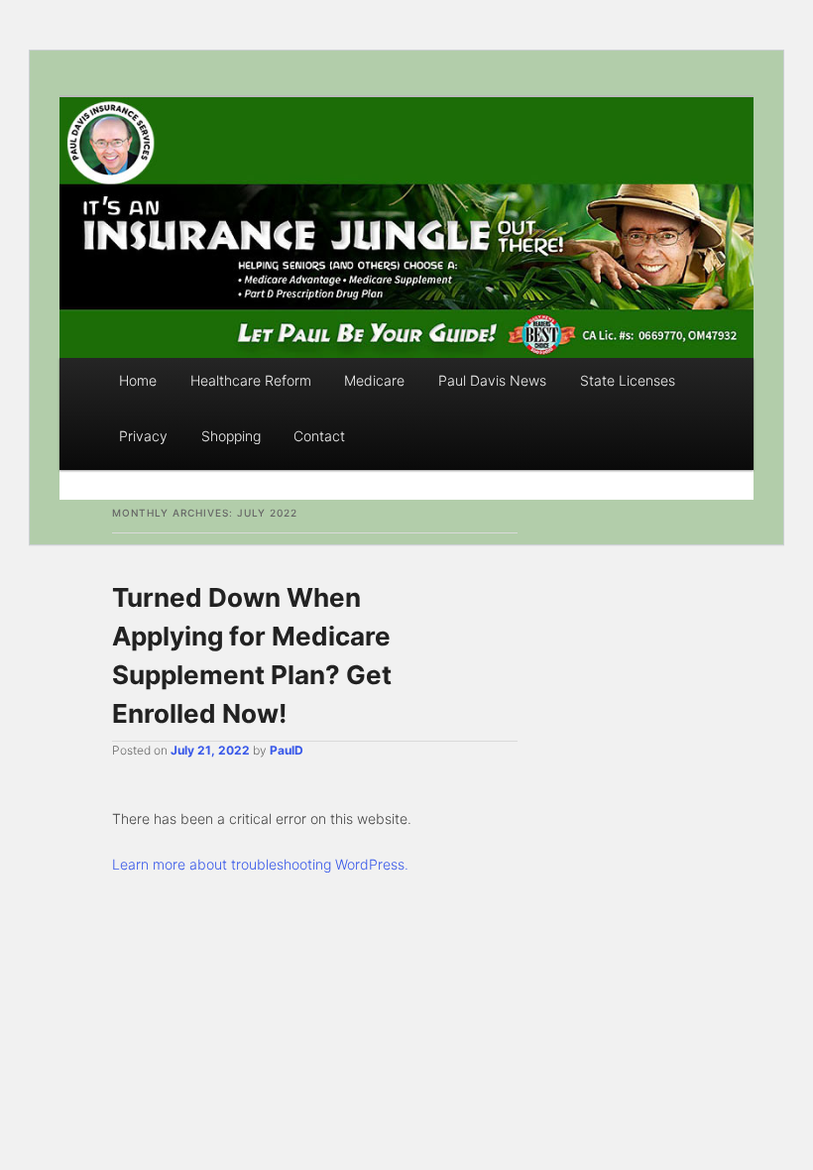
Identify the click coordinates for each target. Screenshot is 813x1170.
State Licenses (627, 380)
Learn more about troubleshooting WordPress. (260, 864)
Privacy (143, 435)
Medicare (374, 380)
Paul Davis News (492, 380)
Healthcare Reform (250, 380)
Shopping (231, 435)
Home (138, 380)
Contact (319, 435)
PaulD (286, 750)
